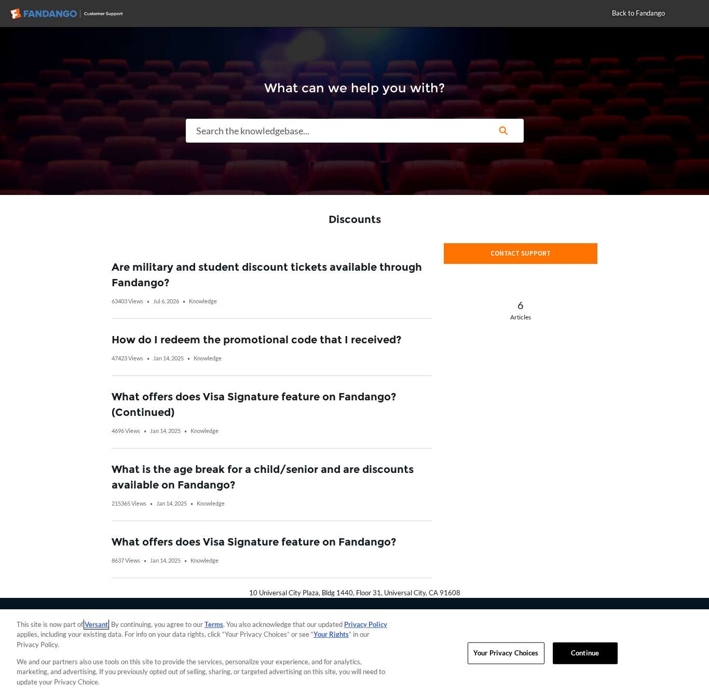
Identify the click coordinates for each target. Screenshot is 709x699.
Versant (96, 624)
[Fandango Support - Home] (75, 13)
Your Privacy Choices (506, 653)
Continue (585, 653)
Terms (213, 624)
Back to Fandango (638, 13)
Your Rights (331, 634)
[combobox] (335, 131)
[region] (354, 654)
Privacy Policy (365, 624)
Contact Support (520, 253)
